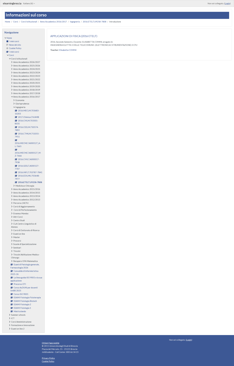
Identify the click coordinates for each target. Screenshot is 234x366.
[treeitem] (23, 183)
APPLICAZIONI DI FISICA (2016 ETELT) (73, 36)
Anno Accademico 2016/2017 (53, 21)
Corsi (15, 21)
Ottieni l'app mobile (50, 343)
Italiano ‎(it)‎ (28, 3)
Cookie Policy (48, 361)
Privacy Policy (48, 358)
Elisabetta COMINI (68, 50)
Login (227, 3)
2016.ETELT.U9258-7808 (94, 21)
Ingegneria (75, 21)
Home (7, 21)
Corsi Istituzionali (29, 21)
